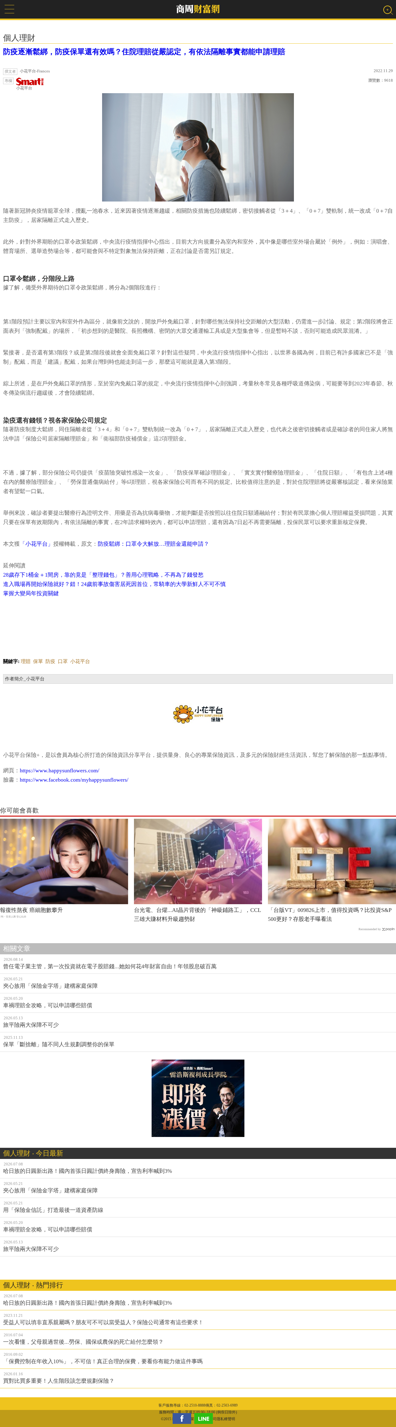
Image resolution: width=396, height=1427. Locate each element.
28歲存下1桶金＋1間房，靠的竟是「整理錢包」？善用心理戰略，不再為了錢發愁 (103, 575)
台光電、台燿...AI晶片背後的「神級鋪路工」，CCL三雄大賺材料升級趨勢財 (197, 914)
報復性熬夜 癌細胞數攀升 (31, 910)
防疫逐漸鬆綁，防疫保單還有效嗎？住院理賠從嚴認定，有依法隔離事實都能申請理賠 (144, 52)
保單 (38, 661)
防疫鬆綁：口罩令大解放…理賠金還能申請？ (153, 544)
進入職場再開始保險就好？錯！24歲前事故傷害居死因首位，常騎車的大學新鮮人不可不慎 (114, 584)
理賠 (26, 661)
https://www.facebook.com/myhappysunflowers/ (74, 780)
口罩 (63, 661)
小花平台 (24, 88)
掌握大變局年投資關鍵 (31, 593)
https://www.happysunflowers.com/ (59, 770)
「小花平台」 (36, 544)
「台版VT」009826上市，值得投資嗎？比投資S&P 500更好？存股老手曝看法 (329, 914)
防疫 (50, 661)
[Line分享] (205, 1418)
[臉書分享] (183, 1418)
